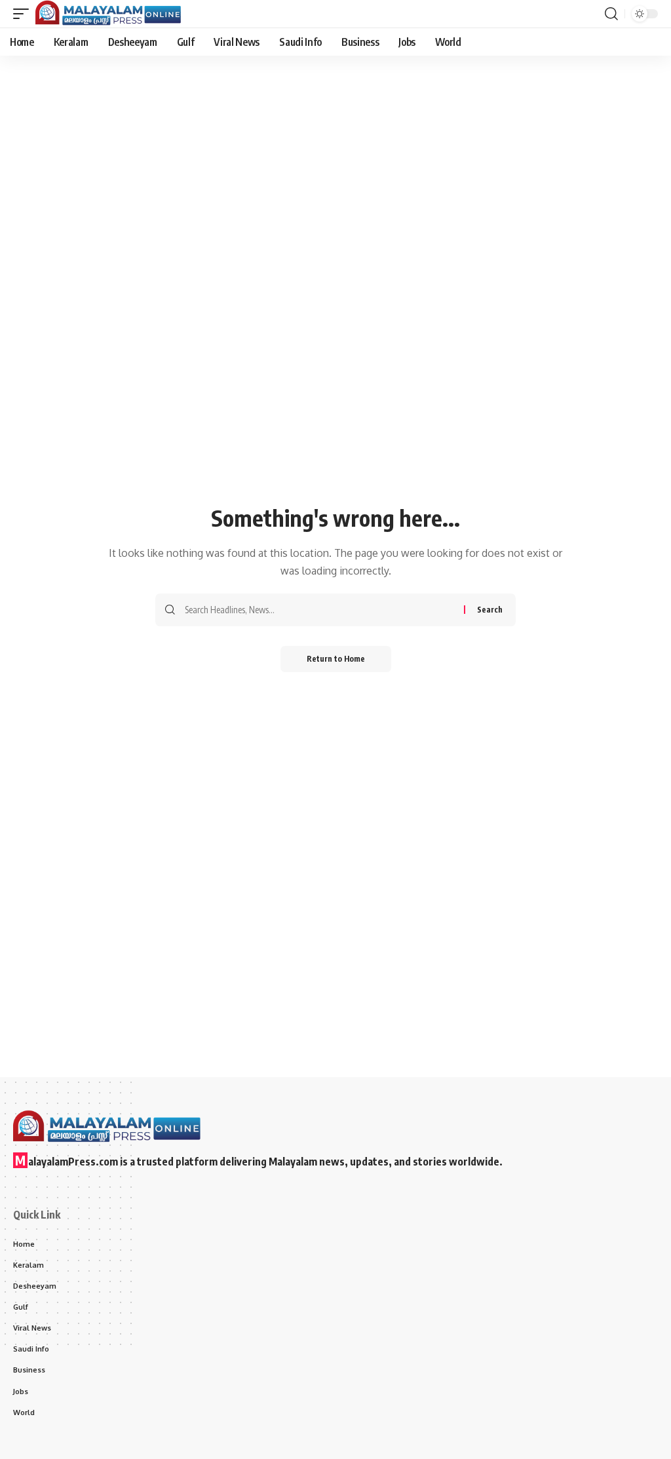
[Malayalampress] (111, 14)
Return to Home (336, 659)
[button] (24, 14)
